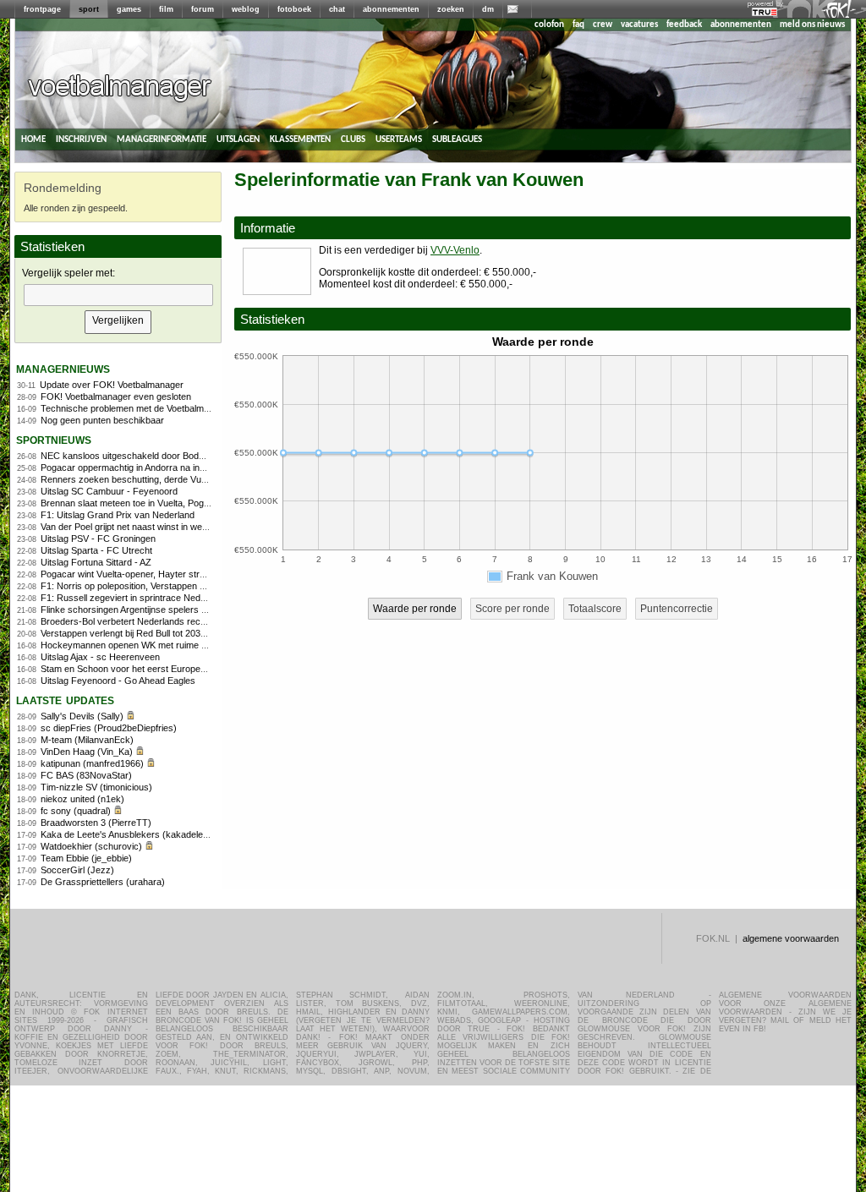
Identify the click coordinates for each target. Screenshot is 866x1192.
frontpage (42, 9)
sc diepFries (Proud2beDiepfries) (109, 728)
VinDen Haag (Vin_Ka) (87, 751)
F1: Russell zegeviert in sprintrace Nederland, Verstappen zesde (173, 598)
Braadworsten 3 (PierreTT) (96, 822)
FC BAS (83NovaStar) (86, 775)
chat (337, 9)
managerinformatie (161, 139)
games (129, 9)
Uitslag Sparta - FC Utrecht (96, 550)
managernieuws (63, 368)
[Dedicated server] (765, 13)
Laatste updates (65, 700)
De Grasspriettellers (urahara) (103, 882)
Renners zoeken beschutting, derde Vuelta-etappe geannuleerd (170, 479)
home (33, 139)
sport (89, 9)
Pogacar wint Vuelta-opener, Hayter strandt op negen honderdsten (176, 574)
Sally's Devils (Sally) (82, 716)
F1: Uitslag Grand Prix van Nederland (118, 515)
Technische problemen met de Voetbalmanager (137, 408)
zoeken (450, 9)
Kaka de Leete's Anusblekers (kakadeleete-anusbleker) (154, 834)
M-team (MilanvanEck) (87, 740)
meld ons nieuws (812, 25)
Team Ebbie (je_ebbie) (86, 858)
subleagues (457, 139)
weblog (246, 9)
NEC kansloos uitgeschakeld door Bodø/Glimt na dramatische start (178, 456)
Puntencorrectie (676, 609)
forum (202, 9)
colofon (549, 25)
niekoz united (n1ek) (82, 799)
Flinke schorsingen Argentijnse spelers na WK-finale (147, 609)
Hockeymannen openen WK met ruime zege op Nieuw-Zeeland (170, 645)
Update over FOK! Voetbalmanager (112, 385)
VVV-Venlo (455, 250)
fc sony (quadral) (76, 811)
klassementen (300, 139)
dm (488, 9)
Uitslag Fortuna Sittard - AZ (96, 562)
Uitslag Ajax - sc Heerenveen (100, 657)
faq (578, 25)
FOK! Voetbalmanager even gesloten (116, 396)
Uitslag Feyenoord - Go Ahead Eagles (118, 680)
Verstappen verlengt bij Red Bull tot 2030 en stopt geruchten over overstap (193, 633)
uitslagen (238, 139)
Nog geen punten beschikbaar (102, 420)
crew (602, 25)
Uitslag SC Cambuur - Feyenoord (109, 491)
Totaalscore (595, 609)
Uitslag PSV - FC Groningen (98, 538)
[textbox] (118, 295)
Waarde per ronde (415, 609)
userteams (398, 139)
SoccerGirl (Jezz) (77, 870)
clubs (353, 139)
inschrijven (81, 139)
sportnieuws (53, 439)
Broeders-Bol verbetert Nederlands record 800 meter (149, 621)
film (166, 9)
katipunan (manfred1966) (92, 763)
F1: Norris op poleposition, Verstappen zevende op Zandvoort (167, 586)
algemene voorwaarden (791, 938)
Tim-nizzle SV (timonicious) (96, 787)
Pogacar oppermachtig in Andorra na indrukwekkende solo (160, 467)
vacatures (639, 25)
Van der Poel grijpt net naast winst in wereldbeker (141, 527)
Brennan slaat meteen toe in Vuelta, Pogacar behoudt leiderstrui (170, 503)
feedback (684, 25)
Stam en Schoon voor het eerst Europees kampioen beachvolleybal (178, 669)
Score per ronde (512, 609)
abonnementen (391, 9)
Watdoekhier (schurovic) (91, 846)
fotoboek (294, 9)
